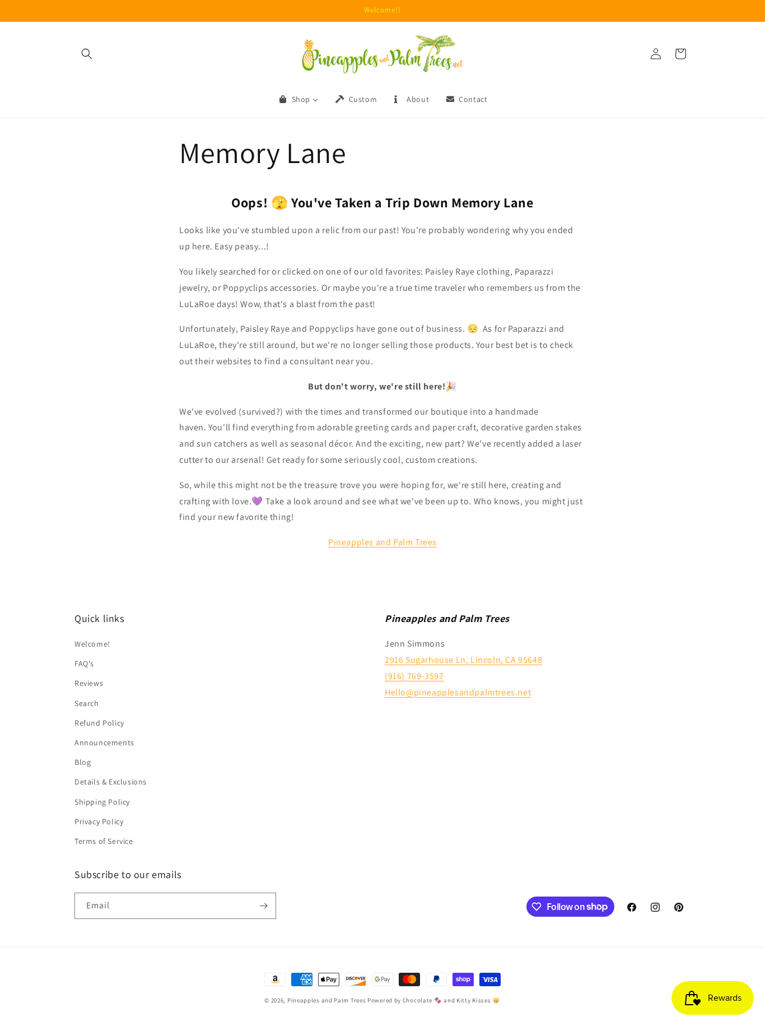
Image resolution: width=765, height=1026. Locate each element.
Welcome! (92, 644)
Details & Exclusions (110, 782)
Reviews (88, 684)
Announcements (104, 742)
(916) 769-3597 (414, 676)
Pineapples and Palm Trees (326, 1000)
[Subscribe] (263, 906)
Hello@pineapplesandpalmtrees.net (458, 692)
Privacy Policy (98, 821)
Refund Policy (99, 723)
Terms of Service (103, 841)
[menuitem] (298, 99)
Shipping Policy (102, 802)
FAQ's (84, 663)
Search (86, 703)
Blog (82, 762)
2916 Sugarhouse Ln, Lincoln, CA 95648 (463, 660)
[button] (86, 53)
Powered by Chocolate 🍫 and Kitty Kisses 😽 (434, 1000)
